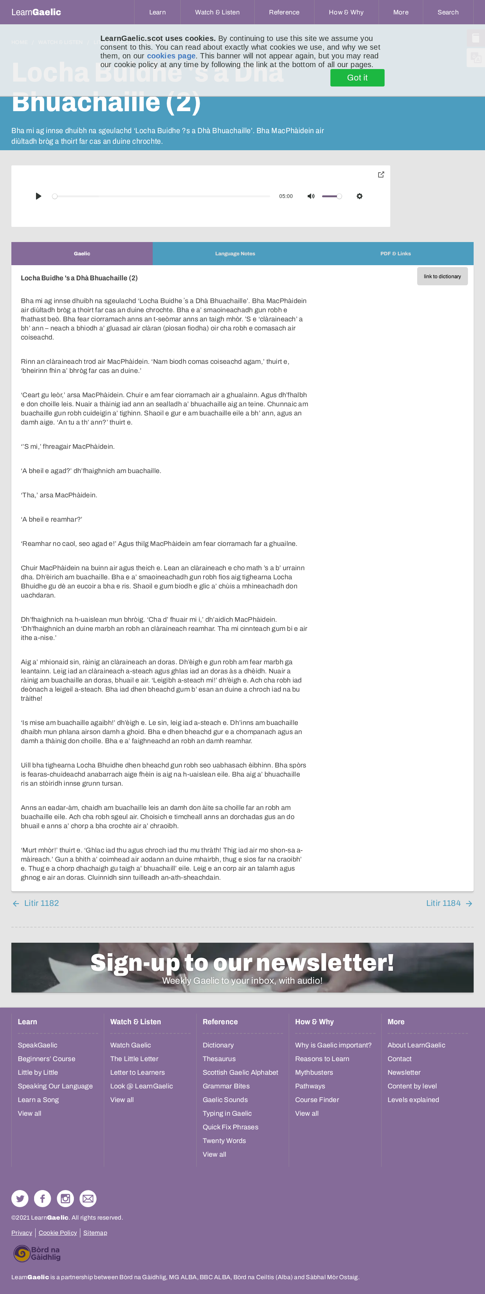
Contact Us (88, 1198)
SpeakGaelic (38, 1045)
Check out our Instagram (65, 1198)
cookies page (171, 56)
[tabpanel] (242, 578)
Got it (357, 77)
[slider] (161, 196)
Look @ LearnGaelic (141, 1086)
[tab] (82, 253)
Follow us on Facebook (42, 1198)
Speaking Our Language (55, 1086)
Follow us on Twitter (19, 1198)
